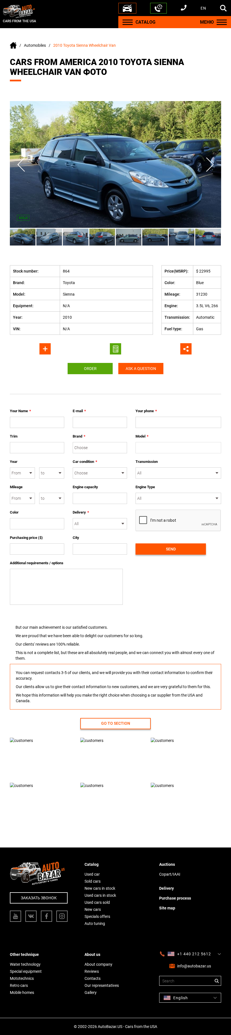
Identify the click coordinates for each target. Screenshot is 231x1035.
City (76, 538)
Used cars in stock (100, 895)
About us (92, 954)
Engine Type (145, 487)
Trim (13, 436)
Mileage (16, 487)
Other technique (24, 954)
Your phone (146, 411)
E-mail (79, 411)
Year (13, 461)
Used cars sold (97, 902)
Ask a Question (141, 368)
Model (142, 436)
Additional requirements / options (36, 563)
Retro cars (19, 985)
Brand (79, 436)
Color (14, 512)
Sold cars (93, 881)
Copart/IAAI (169, 874)
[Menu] (127, 22)
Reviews (92, 971)
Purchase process (175, 898)
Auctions (167, 864)
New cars (93, 909)
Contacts (93, 978)
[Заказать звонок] (158, 8)
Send (171, 549)
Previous (21, 164)
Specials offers (97, 916)
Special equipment (26, 971)
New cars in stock (100, 888)
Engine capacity (85, 487)
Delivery (81, 512)
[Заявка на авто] (127, 8)
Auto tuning (95, 923)
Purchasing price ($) (26, 538)
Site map (167, 908)
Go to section (115, 723)
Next (210, 164)
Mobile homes (22, 992)
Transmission (147, 461)
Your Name (20, 411)
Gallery (91, 992)
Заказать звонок (39, 898)
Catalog (92, 864)
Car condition (85, 461)
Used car (92, 874)
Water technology (25, 964)
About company (98, 964)
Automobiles (35, 45)
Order (90, 368)
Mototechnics (22, 978)
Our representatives (102, 985)
